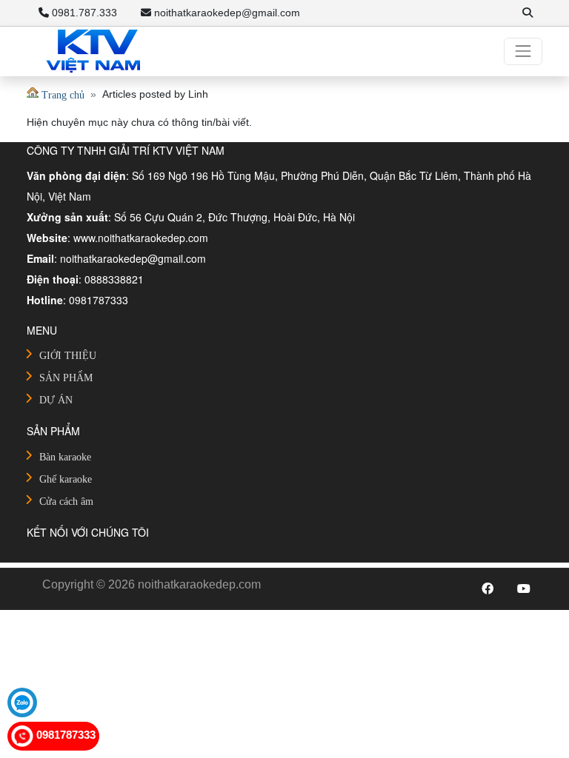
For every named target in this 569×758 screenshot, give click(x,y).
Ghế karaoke (65, 479)
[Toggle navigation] (523, 51)
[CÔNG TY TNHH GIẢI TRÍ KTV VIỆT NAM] (93, 51)
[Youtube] (523, 589)
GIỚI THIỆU (67, 355)
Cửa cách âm (66, 501)
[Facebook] (487, 589)
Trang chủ (61, 95)
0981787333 (64, 734)
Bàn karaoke (65, 457)
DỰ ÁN (56, 400)
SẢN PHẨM (66, 377)
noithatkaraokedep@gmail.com (225, 13)
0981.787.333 (83, 13)
